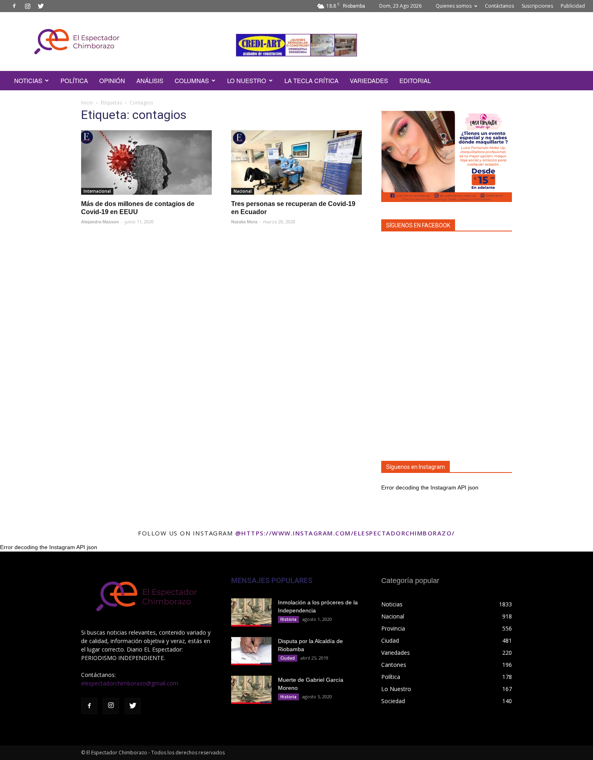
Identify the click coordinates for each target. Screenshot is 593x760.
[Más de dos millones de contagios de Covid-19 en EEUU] (146, 162)
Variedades (369, 80)
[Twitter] (41, 6)
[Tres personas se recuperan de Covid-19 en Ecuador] (296, 162)
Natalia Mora (244, 221)
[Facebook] (14, 6)
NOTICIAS (28, 80)
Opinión (112, 80)
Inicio (87, 102)
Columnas (192, 80)
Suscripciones (537, 5)
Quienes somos (454, 5)
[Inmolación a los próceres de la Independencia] (251, 612)
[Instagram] (27, 6)
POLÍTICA (74, 80)
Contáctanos (499, 5)
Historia (288, 619)
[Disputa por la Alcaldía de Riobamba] (251, 651)
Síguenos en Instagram (415, 467)
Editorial (415, 80)
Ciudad (287, 658)
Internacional (97, 191)
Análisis (149, 80)
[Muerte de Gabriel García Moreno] (251, 690)
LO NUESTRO (246, 80)
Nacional (243, 191)
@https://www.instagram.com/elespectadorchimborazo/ (345, 533)
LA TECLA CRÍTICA (311, 80)
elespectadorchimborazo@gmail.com (129, 683)
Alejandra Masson (100, 221)
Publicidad (573, 5)
